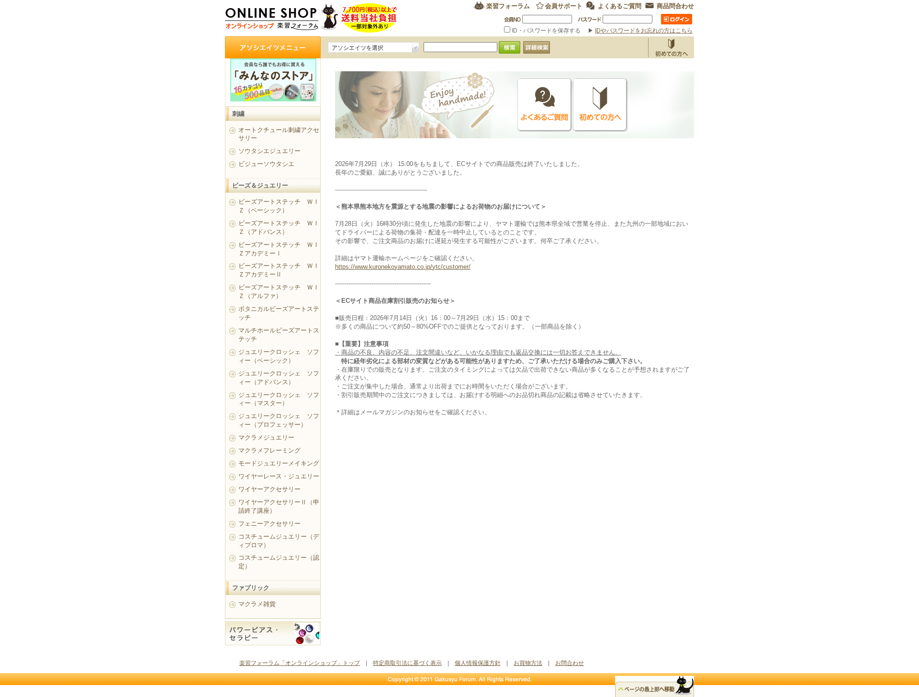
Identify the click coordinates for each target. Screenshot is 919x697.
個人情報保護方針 (478, 663)
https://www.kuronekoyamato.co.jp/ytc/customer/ (403, 266)
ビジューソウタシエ (266, 163)
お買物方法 (671, 47)
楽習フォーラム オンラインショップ (311, 18)
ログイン (676, 19)
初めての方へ (600, 105)
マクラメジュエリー (266, 437)
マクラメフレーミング (269, 450)
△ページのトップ (654, 686)
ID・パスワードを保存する (546, 30)
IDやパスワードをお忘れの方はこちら (644, 30)
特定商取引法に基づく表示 (407, 663)
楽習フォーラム (508, 5)
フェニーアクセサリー (269, 523)
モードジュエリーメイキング (278, 463)
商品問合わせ (675, 5)
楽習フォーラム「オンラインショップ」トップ (299, 663)
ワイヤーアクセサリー (269, 489)
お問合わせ (569, 663)
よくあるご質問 (619, 5)
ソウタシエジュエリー (269, 151)
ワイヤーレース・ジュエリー (278, 476)
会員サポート (564, 5)
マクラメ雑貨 (257, 604)
